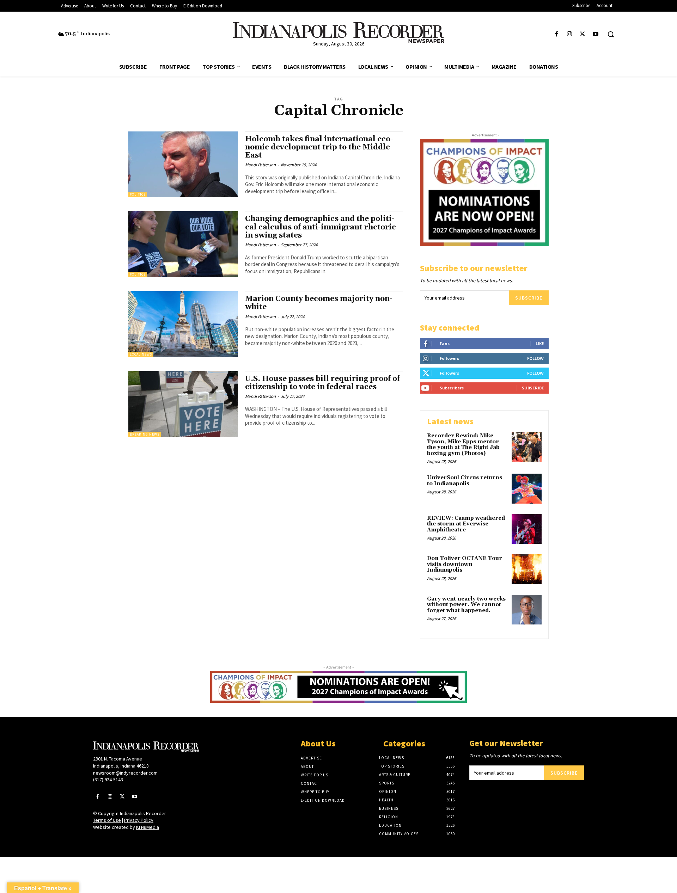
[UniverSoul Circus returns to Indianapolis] (527, 489)
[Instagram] (569, 34)
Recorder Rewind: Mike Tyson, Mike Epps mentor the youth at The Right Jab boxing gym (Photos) (463, 444)
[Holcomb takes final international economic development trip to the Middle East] (183, 164)
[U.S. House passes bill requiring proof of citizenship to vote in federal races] (183, 404)
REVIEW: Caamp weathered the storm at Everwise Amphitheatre (466, 524)
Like (540, 343)
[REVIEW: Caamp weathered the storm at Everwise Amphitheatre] (527, 529)
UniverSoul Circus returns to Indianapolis (464, 480)
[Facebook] (556, 34)
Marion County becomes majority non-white (318, 303)
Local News (141, 354)
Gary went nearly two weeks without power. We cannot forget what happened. (466, 605)
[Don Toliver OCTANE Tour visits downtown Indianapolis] (527, 569)
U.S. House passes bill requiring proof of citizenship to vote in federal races (322, 383)
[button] (610, 34)
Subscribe (528, 298)
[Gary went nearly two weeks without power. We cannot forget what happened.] (527, 610)
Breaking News (144, 434)
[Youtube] (595, 34)
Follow (535, 358)
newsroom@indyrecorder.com (125, 773)
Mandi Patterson (260, 165)
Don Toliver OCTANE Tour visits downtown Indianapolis (464, 564)
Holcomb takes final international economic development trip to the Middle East (319, 147)
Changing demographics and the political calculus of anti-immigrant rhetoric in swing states (320, 227)
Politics (138, 194)
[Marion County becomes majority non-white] (183, 324)
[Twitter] (582, 34)
